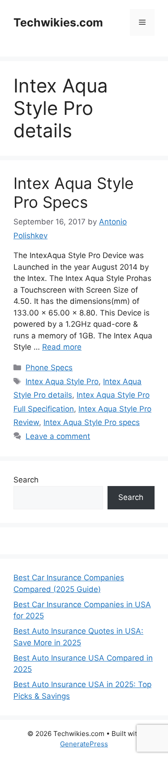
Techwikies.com (58, 22)
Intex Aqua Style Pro (62, 381)
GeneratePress (84, 744)
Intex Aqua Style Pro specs (91, 422)
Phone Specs (49, 367)
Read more (62, 346)
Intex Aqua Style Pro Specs (73, 192)
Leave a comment (58, 436)
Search (26, 479)
